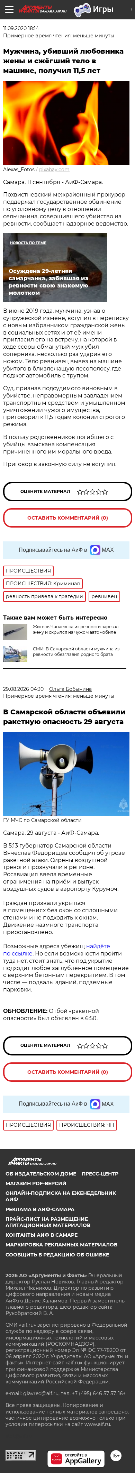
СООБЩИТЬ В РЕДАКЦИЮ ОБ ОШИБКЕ (57, 1255)
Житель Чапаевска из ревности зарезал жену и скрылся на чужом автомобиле (76, 629)
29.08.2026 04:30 (23, 689)
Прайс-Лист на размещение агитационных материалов (48, 1222)
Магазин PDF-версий (36, 1183)
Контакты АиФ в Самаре (42, 1235)
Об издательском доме (41, 1174)
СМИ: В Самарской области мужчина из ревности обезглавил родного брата (76, 651)
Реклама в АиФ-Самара (40, 1209)
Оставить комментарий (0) (67, 518)
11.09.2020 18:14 (21, 28)
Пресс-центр (100, 1174)
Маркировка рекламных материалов (61, 1245)
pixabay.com (54, 169)
